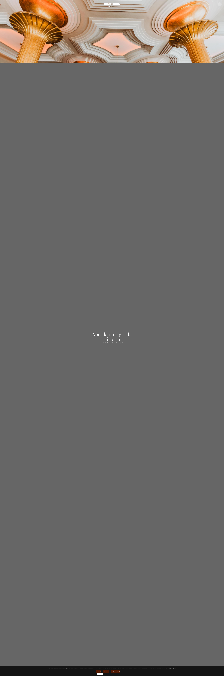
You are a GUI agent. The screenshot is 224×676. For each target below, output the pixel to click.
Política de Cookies (172, 668)
